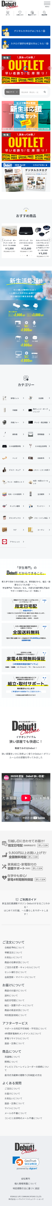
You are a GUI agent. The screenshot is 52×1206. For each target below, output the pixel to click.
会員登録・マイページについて (20, 977)
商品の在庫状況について (17, 962)
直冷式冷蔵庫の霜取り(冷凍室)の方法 (23, 1075)
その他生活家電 (41, 446)
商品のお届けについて (16, 990)
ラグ (15, 530)
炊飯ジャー (15, 422)
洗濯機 (40, 398)
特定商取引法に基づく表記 (26, 1188)
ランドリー (41, 506)
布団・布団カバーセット (40, 482)
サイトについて (12, 1108)
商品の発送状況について (17, 1010)
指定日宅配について (15, 1000)
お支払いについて (13, 957)
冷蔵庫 (14, 410)
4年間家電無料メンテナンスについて (23, 1033)
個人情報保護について (25, 1183)
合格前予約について (15, 947)
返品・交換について (15, 1043)
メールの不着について (16, 1113)
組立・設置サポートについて (19, 1005)
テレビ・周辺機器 (41, 422)
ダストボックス (15, 518)
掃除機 (14, 434)
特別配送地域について (16, 1015)
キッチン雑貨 (15, 506)
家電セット (15, 398)
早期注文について (13, 952)
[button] (20, 81)
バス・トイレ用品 (41, 518)
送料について (11, 995)
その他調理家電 (15, 446)
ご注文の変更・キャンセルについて (22, 967)
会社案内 (25, 1178)
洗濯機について (12, 1056)
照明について (11, 1061)
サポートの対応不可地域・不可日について (26, 1028)
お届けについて (12, 1093)
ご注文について (12, 1088)
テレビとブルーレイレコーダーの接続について (27, 1068)
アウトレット (15, 542)
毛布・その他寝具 (14, 494)
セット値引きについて (16, 972)
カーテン (41, 530)
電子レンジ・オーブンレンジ (40, 410)
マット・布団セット (14, 482)
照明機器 (41, 434)
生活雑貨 (41, 494)
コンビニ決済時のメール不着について (23, 1118)
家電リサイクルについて (17, 1038)
